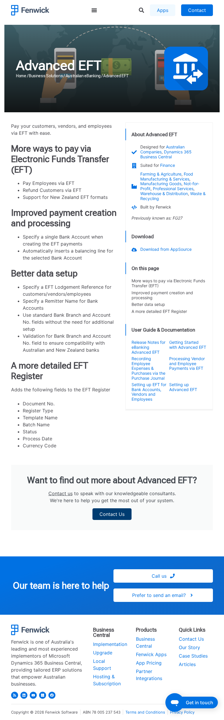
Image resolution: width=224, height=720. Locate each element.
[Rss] (14, 695)
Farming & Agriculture (160, 173)
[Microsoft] (42, 695)
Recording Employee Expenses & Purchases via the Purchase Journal (148, 368)
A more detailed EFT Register (159, 311)
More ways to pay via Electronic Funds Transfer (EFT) (168, 283)
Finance (167, 165)
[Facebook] (51, 695)
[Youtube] (33, 695)
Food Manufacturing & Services (166, 176)
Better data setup (148, 304)
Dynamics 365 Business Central (166, 154)
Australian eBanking (83, 75)
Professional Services (173, 188)
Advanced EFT (59, 65)
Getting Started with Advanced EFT (187, 345)
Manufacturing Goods (160, 183)
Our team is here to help (61, 585)
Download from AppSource (166, 249)
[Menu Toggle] (94, 10)
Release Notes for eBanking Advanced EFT (148, 347)
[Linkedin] (23, 695)
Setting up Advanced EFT (183, 387)
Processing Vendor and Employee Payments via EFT (187, 363)
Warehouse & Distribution (164, 193)
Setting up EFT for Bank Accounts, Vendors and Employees (149, 392)
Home (21, 75)
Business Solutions (46, 75)
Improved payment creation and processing (162, 295)
